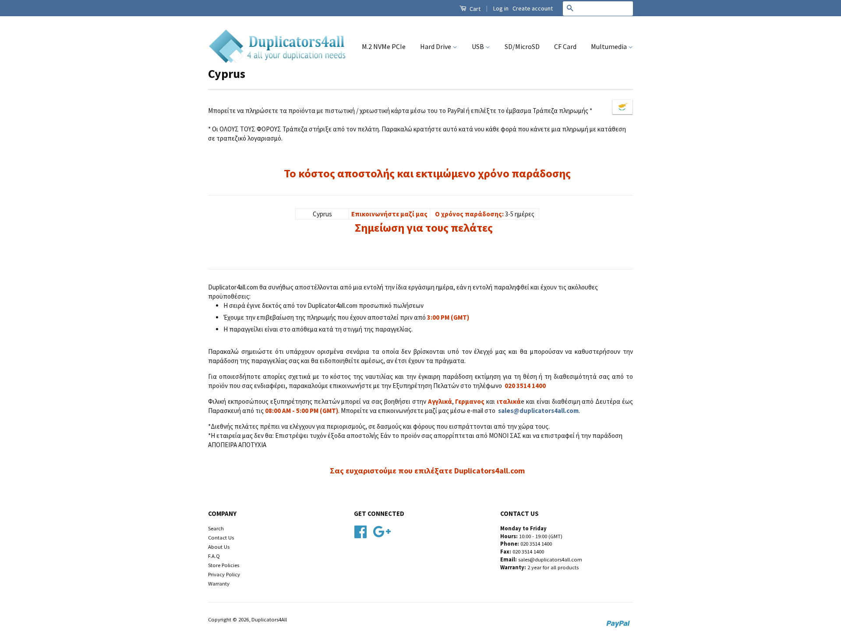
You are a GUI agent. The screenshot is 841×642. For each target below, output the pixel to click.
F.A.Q (214, 555)
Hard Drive (436, 46)
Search (216, 528)
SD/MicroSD (522, 46)
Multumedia (609, 46)
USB (478, 46)
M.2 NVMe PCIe (384, 46)
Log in (501, 8)
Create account (532, 8)
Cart (474, 9)
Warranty (219, 583)
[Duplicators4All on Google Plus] (382, 530)
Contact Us (221, 537)
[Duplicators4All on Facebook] (360, 530)
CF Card (565, 46)
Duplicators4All (269, 619)
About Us (219, 546)
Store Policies (223, 564)
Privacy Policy (224, 574)
